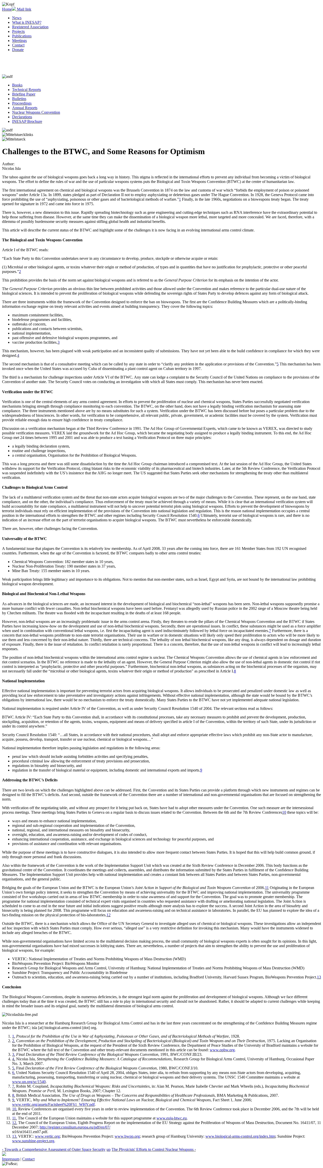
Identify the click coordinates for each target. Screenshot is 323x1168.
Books (17, 85)
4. (13, 1059)
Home (7, 9)
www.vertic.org (47, 1136)
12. (14, 1122)
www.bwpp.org (127, 1136)
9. (13, 1100)
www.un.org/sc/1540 (29, 1082)
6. (13, 1072)
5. (13, 1068)
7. (13, 1086)
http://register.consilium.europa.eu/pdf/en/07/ (75, 1127)
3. (13, 1054)
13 (319, 977)
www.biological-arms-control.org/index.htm (240, 1136)
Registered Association (30, 27)
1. (13, 1036)
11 (267, 887)
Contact (18, 45)
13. (14, 1136)
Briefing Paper (23, 94)
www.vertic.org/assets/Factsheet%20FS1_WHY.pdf (53, 1104)
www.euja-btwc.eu (171, 1118)
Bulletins (19, 99)
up (108, 1149)
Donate (18, 50)
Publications (22, 36)
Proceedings (22, 103)
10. (14, 1109)
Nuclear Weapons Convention (36, 112)
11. (14, 1118)
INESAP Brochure (27, 121)
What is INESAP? (26, 22)
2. (13, 1041)
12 (108, 915)
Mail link (23, 9)
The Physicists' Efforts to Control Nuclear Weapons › (154, 1149)
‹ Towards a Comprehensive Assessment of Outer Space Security (53, 1149)
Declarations (22, 117)
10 (284, 812)
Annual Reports (24, 108)
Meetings (19, 40)
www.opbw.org (222, 1050)
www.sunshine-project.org (33, 1141)
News (16, 18)
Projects (18, 31)
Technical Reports (26, 89)
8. (13, 1095)
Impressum (10, 1159)
